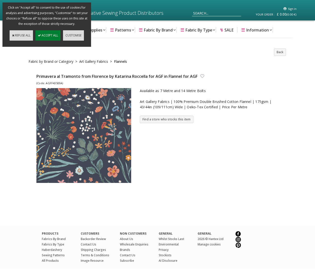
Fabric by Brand (156, 29)
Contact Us (88, 244)
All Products (50, 260)
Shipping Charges (93, 250)
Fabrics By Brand (54, 239)
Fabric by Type (196, 29)
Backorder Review (93, 239)
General (204, 233)
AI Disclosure (168, 260)
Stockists (165, 255)
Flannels (120, 61)
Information (255, 29)
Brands (125, 250)
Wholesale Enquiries (134, 244)
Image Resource (92, 260)
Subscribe (127, 260)
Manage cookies (209, 244)
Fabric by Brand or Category (51, 61)
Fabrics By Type (53, 244)
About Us (126, 239)
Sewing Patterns (53, 255)
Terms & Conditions (95, 255)
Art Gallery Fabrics (93, 61)
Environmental (169, 244)
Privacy (164, 250)
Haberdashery (52, 250)
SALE (227, 29)
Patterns (120, 29)
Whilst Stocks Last (171, 239)
